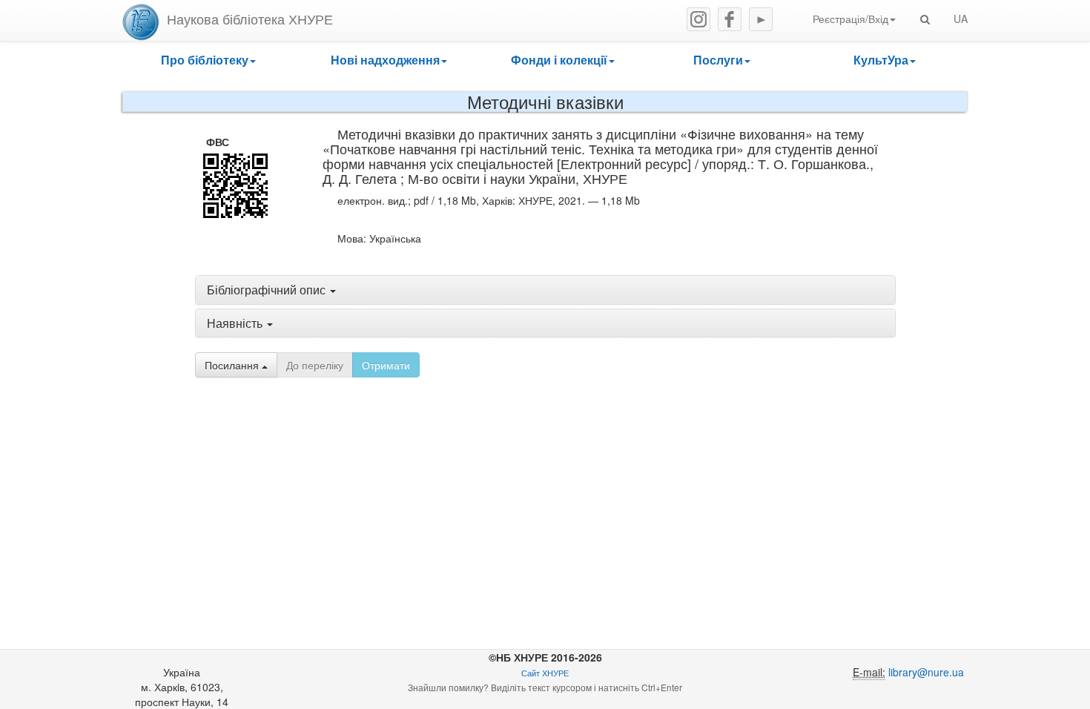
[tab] (545, 290)
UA (961, 18)
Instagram (698, 19)
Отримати (386, 364)
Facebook (729, 19)
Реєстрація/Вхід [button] (850, 18)
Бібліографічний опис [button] (267, 289)
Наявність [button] (236, 323)
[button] (208, 60)
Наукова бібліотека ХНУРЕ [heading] (250, 18)
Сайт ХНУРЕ (545, 673)
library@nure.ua (926, 672)
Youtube (761, 19)
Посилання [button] (233, 364)
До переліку (314, 364)
